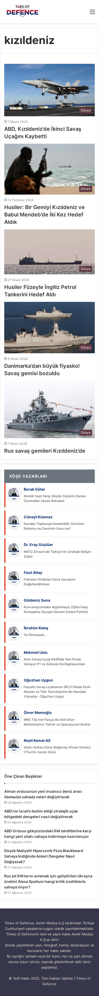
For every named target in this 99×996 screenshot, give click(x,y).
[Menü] (92, 14)
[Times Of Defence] (23, 12)
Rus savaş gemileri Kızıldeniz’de (44, 451)
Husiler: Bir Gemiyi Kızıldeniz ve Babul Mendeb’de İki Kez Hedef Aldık (44, 214)
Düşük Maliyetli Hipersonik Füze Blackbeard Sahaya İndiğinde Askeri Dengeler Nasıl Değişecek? (43, 856)
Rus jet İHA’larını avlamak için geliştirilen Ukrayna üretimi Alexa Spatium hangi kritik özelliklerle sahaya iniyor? (48, 881)
